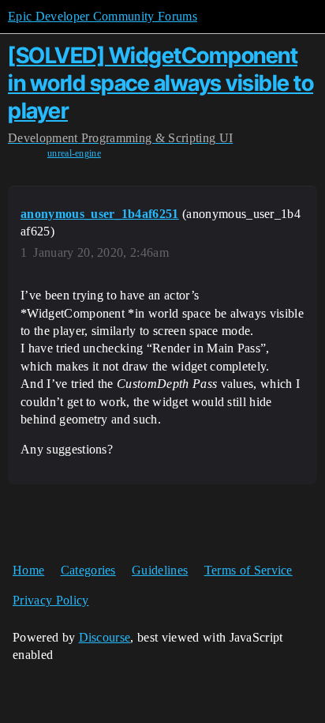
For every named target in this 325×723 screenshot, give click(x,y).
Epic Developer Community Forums (102, 16)
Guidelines (160, 570)
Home (28, 570)
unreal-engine (74, 153)
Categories (88, 570)
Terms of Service (248, 570)
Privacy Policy (50, 600)
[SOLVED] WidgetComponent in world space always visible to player (160, 83)
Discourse (105, 637)
